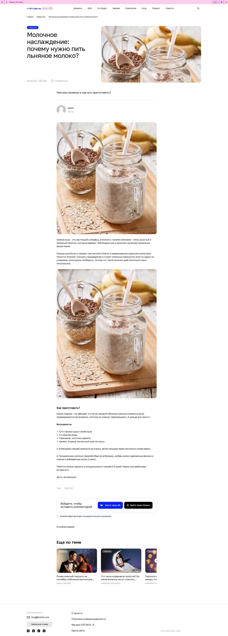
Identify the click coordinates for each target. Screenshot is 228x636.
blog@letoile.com (40, 617)
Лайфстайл (41, 17)
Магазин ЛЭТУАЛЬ (81, 624)
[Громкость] (222, 2)
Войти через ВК (112, 505)
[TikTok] (38, 631)
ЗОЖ (89, 8)
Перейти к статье (77, 566)
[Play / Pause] (2, 2)
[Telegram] (28, 631)
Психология (130, 8)
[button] (157, 560)
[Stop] (226, 2)
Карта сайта (78, 630)
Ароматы (78, 8)
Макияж (116, 8)
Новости (170, 8)
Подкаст (156, 8)
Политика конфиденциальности (89, 619)
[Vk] (33, 631)
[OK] (44, 631)
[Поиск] (198, 8)
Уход (144, 8)
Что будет (102, 8)
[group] (68, 488)
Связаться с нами (39, 624)
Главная (30, 17)
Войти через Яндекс (140, 505)
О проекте (77, 613)
